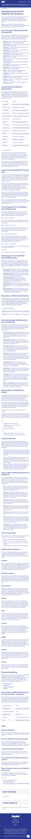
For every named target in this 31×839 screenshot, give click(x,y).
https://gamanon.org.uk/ (9, 781)
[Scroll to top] (28, 836)
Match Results (15, 822)
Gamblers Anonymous (8, 687)
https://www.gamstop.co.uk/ (10, 780)
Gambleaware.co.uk (8, 683)
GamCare (5, 688)
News (15, 824)
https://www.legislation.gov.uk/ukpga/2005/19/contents (16, 784)
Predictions (15, 820)
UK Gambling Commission (11, 299)
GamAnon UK (6, 685)
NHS (26, 680)
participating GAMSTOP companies (21, 175)
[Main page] (3, 2)
